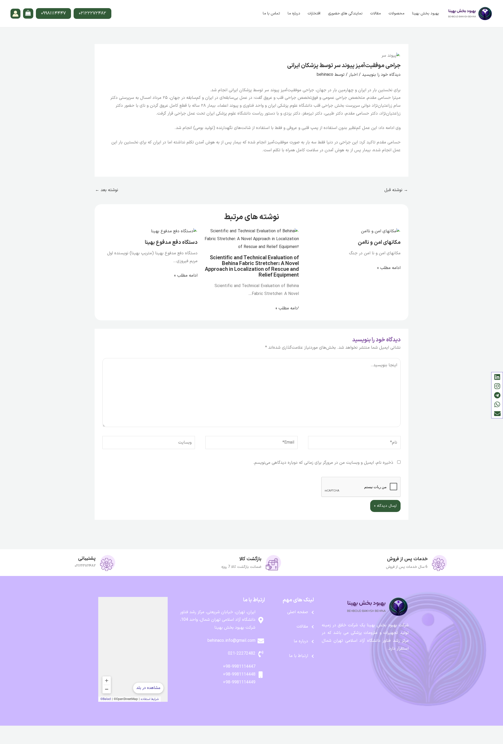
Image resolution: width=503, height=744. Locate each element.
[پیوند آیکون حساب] (15, 14)
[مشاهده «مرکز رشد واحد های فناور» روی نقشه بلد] (133, 649)
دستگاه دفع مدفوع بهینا (171, 242)
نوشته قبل (396, 190)
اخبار (353, 75)
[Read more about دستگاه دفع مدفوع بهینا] (174, 231)
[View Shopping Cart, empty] (28, 13)
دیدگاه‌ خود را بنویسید (381, 75)
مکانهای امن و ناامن (379, 242)
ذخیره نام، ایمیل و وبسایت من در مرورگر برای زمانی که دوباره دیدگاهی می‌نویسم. (323, 463)
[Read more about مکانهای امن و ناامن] (381, 231)
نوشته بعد (106, 190)
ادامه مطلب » (389, 268)
